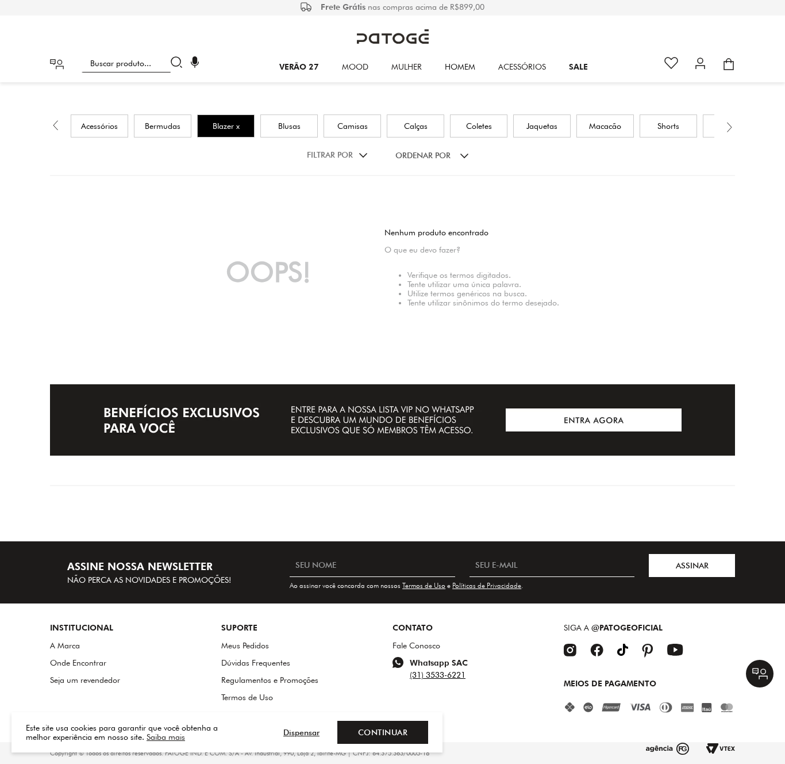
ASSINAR (692, 565)
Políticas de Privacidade (486, 585)
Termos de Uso (423, 585)
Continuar (383, 732)
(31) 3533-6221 (437, 674)
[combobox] (134, 63)
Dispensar (301, 732)
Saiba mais (166, 737)
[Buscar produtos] (179, 63)
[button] (194, 63)
